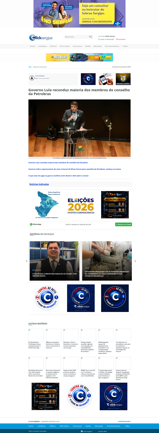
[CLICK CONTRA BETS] (88, 79)
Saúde (88, 46)
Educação (98, 46)
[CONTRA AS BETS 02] (47, 298)
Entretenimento (112, 46)
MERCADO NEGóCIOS (40, 67)
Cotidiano (42, 46)
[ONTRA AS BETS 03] (81, 298)
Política (53, 46)
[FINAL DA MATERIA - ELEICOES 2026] (81, 204)
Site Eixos (41, 76)
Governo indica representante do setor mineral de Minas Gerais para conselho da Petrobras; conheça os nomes (74, 169)
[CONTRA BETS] (115, 298)
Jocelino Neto (102, 431)
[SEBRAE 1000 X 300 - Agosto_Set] (79, 14)
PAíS (30, 67)
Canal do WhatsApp (107, 39)
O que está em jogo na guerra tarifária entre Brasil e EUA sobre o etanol (58, 176)
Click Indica (65, 46)
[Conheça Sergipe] (47, 204)
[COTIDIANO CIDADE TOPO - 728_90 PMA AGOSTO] (79, 57)
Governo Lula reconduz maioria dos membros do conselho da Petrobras (58, 162)
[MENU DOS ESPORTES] (123, 79)
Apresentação (124, 421)
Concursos (77, 46)
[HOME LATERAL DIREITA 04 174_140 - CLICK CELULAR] (105, 79)
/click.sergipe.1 (88, 431)
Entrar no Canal (124, 224)
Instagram (121, 39)
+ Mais (125, 46)
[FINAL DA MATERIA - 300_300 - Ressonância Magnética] (115, 204)
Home (32, 46)
